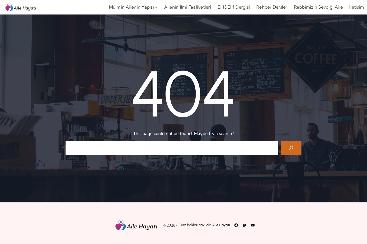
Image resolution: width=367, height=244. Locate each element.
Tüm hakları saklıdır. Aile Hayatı (204, 225)
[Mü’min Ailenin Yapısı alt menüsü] (156, 7)
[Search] (291, 148)
